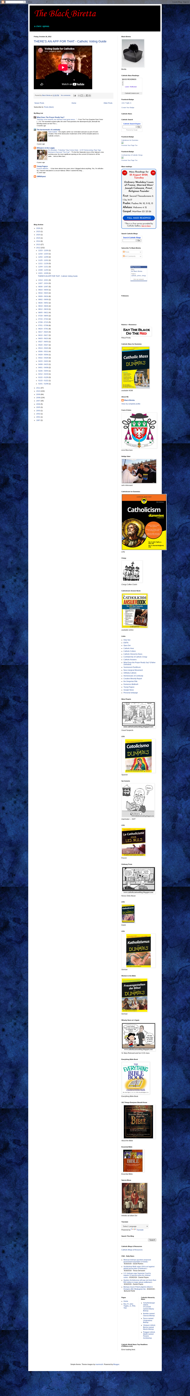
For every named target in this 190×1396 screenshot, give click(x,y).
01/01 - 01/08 (43, 384)
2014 (38, 241)
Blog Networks (136, 267)
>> (153, 172)
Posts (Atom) (49, 107)
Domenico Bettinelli (131, 684)
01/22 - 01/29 (43, 377)
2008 (38, 398)
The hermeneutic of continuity (48, 130)
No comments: (66, 95)
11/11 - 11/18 (43, 263)
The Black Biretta (65, 14)
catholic (133, 275)
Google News (129, 690)
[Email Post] (74, 95)
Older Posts (108, 103)
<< (124, 172)
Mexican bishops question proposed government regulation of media (137, 1261)
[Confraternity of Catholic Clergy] (122, 158)
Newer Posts (39, 103)
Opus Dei (127, 645)
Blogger (116, 1364)
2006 (38, 404)
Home (74, 103)
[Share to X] (84, 95)
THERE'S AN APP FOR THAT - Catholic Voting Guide (70, 41)
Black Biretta (129, 400)
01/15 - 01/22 (43, 381)
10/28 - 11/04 (43, 270)
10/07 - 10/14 (43, 283)
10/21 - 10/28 (43, 273)
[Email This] (79, 95)
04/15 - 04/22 (43, 361)
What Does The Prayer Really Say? (50, 117)
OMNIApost (41, 176)
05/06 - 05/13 (43, 351)
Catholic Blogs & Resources (132, 1250)
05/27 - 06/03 (43, 342)
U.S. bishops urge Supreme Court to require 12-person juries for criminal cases (137, 1275)
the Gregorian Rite (130, 681)
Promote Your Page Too (129, 145)
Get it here (146, 226)
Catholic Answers (130, 660)
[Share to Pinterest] (89, 95)
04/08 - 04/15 (43, 364)
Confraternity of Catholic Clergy (132, 155)
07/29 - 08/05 (43, 316)
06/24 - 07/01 (43, 329)
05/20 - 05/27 (43, 345)
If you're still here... (43, 168)
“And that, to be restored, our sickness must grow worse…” (57, 119)
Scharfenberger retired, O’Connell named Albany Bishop (149, 1307)
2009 (38, 394)
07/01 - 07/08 (43, 325)
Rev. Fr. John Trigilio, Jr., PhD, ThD (130, 1306)
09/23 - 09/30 (43, 290)
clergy (144, 275)
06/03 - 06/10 (43, 338)
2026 (38, 228)
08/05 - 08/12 (43, 313)
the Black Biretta (136, 271)
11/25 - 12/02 (43, 260)
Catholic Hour (129, 648)
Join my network (138, 279)
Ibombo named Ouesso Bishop (149, 1314)
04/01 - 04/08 (43, 368)
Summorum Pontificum (132, 667)
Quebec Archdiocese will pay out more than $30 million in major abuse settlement (140, 1281)
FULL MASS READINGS (139, 218)
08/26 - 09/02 (43, 303)
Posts (127, 252)
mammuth (99, 1364)
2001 (38, 417)
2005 (38, 407)
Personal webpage (131, 693)
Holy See (127, 640)
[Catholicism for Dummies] (122, 143)
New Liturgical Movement (133, 670)
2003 (38, 411)
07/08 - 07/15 (43, 322)
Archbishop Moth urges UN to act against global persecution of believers (139, 1268)
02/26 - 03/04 (43, 371)
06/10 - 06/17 (43, 335)
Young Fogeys (42, 166)
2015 (38, 238)
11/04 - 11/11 (43, 267)
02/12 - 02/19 (43, 374)
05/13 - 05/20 (43, 348)
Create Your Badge (127, 107)
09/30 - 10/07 (43, 287)
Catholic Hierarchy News (133, 654)
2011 (38, 388)
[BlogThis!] (81, 95)
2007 (38, 401)
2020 (38, 235)
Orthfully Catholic (130, 673)
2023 (38, 231)
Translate (140, 1230)
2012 (38, 248)
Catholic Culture (130, 651)
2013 (38, 245)
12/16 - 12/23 (43, 254)
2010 (38, 391)
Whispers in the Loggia (46, 148)
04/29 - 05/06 (43, 355)
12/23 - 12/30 (43, 250)
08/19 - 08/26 (43, 306)
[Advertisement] (50, 189)
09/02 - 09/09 (43, 300)
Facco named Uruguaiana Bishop (148, 1320)
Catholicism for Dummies (129, 140)
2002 (38, 414)
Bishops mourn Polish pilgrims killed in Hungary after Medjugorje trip (138, 1288)
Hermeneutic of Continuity (133, 676)
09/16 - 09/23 (43, 293)
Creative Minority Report (133, 679)
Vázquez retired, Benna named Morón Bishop (149, 1327)
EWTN (126, 643)
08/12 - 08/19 (43, 309)
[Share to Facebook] (87, 95)
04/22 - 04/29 (43, 358)
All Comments (130, 256)
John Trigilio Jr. (126, 103)
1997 (38, 420)
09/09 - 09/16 (43, 296)
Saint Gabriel (52, 132)
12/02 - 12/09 (43, 257)
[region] (138, 199)
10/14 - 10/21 (43, 280)
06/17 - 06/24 (43, 332)
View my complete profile (130, 404)
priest (139, 275)
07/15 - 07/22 (43, 319)
